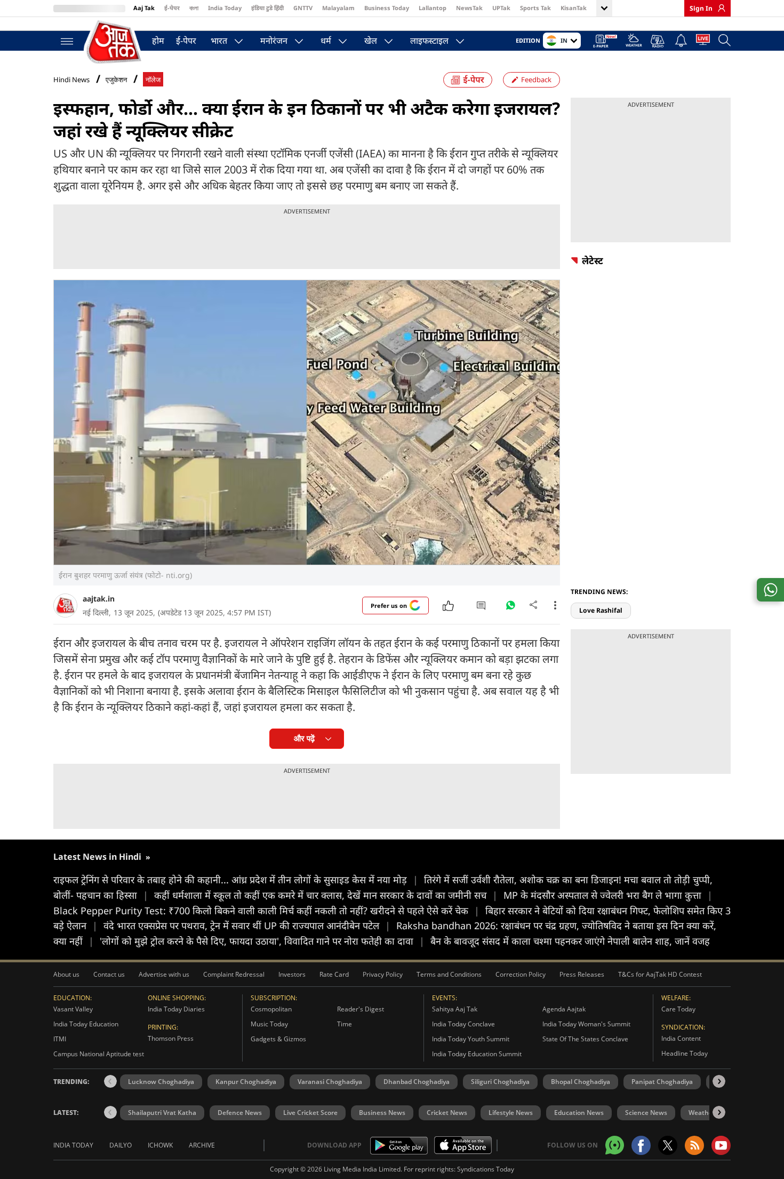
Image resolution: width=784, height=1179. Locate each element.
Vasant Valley (73, 1009)
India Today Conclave (463, 1023)
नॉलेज (153, 80)
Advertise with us (164, 974)
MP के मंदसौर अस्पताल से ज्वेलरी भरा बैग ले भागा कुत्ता (608, 895)
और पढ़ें (304, 738)
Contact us (109, 974)
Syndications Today (485, 1169)
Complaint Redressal (234, 974)
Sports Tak (535, 8)
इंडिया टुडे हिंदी (267, 8)
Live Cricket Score (310, 1112)
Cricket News (447, 1112)
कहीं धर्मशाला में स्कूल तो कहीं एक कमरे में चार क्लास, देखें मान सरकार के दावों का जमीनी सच (326, 895)
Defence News (240, 1112)
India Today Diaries (176, 1009)
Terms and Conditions (449, 974)
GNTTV (303, 8)
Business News (382, 1112)
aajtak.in (99, 599)
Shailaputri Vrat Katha (162, 1112)
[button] (719, 1081)
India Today (225, 8)
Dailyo (120, 1145)
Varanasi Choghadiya (330, 1081)
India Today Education (85, 1023)
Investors (292, 974)
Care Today (678, 1009)
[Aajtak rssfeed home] (694, 1145)
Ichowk (160, 1145)
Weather (702, 1112)
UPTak (501, 8)
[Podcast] (658, 41)
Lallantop (432, 8)
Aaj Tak (144, 8)
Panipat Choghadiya (662, 1081)
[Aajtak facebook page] (641, 1145)
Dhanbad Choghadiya (416, 1081)
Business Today (386, 8)
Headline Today (684, 1053)
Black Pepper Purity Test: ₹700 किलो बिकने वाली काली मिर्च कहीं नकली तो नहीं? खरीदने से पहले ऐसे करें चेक (266, 910)
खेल (370, 40)
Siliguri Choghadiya (500, 1081)
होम (158, 40)
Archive (202, 1145)
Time (344, 1023)
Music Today (269, 1023)
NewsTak (469, 8)
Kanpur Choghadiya (245, 1081)
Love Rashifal (600, 610)
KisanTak (574, 8)
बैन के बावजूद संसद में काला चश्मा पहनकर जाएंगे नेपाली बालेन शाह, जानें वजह (570, 941)
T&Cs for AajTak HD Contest (660, 974)
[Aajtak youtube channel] (721, 1145)
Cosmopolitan (271, 1009)
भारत (219, 40)
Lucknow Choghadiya (161, 1081)
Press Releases (581, 974)
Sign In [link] (701, 8)
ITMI (59, 1038)
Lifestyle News (511, 1112)
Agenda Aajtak (564, 1009)
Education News (579, 1112)
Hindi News (71, 79)
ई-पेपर (172, 8)
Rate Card (334, 974)
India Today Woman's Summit (586, 1023)
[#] (510, 608)
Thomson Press (171, 1038)
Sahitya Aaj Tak (454, 1009)
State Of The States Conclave (585, 1038)
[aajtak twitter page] (667, 1145)
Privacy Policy (383, 974)
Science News (646, 1112)
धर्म (326, 40)
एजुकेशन (116, 80)
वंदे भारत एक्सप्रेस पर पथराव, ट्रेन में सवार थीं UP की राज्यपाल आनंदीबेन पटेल (246, 925)
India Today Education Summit (477, 1053)
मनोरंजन (273, 40)
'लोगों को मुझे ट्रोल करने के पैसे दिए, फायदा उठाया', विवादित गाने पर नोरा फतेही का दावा (262, 941)
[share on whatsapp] (770, 590)
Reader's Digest (360, 1009)
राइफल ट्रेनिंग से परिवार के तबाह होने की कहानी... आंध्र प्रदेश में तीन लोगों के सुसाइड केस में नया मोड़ (235, 879)
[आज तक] (114, 42)
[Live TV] (703, 41)
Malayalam (338, 8)
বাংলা (193, 8)
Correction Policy (520, 974)
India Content (681, 1038)
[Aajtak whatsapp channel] (614, 1145)
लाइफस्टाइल (429, 40)
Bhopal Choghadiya (580, 1081)
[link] (719, 8)
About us (66, 974)
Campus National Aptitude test (98, 1053)
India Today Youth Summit (470, 1038)
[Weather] (634, 42)
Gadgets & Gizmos (278, 1038)
